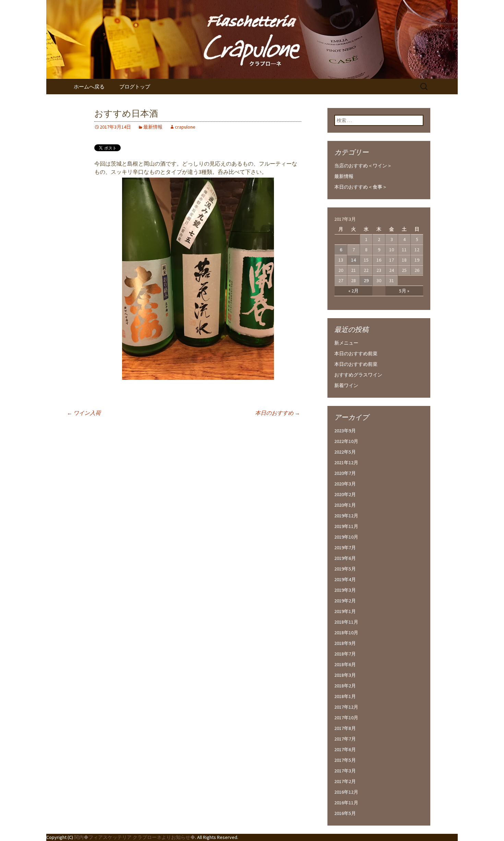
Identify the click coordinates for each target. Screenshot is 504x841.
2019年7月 (345, 547)
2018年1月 (345, 696)
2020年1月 (345, 505)
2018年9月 (345, 643)
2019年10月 (346, 537)
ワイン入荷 (84, 412)
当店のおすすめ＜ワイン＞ (363, 166)
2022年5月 (345, 452)
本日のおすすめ (277, 412)
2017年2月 (345, 781)
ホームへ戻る (89, 86)
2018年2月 (345, 686)
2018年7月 (345, 654)
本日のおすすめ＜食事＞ (360, 187)
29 (366, 280)
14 (353, 260)
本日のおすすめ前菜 (355, 353)
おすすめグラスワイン (358, 375)
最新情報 (153, 127)
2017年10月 (346, 717)
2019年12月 (346, 516)
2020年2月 (345, 494)
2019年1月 (345, 611)
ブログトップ (134, 86)
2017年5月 (345, 760)
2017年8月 (345, 728)
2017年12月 (346, 707)
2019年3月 (345, 590)
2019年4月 (345, 579)
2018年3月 (345, 675)
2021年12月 (346, 462)
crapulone (185, 127)
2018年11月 (346, 622)
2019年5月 (345, 569)
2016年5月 (345, 813)
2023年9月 (345, 431)
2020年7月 (345, 473)
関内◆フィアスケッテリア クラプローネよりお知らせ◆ (134, 837)
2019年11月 (346, 526)
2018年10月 (346, 632)
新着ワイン (346, 385)
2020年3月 (345, 484)
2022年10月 (346, 441)
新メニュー (346, 343)
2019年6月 (345, 558)
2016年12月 (346, 792)
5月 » (404, 291)
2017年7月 (345, 739)
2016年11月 (346, 803)
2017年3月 (345, 771)
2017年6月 (345, 749)
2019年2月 (345, 601)
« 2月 (353, 291)
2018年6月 (345, 664)
